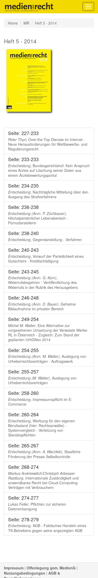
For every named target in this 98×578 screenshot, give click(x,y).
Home (13, 23)
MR (26, 23)
